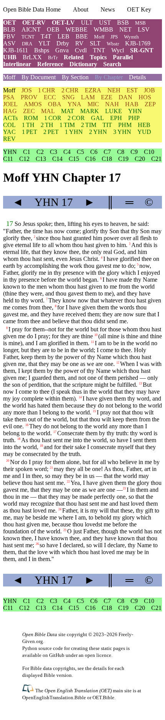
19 (41, 446)
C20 (140, 158)
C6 (93, 152)
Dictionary (83, 64)
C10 (149, 152)
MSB (140, 23)
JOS (26, 90)
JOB (149, 90)
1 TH (28, 125)
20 (7, 461)
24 (59, 509)
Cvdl (81, 50)
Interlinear (17, 64)
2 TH (47, 125)
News (108, 9)
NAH (112, 104)
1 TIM (67, 125)
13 (140, 383)
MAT (67, 111)
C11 (8, 158)
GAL (97, 118)
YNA (74, 104)
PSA (9, 97)
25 (64, 530)
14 (80, 397)
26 (37, 544)
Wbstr (113, 44)
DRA (27, 44)
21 (51, 467)
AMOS (33, 104)
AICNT (31, 29)
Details (137, 77)
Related (74, 57)
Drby (62, 43)
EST (132, 90)
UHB (9, 57)
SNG (68, 97)
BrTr (53, 57)
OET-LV (63, 22)
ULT (87, 22)
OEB (53, 29)
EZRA (93, 90)
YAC (9, 132)
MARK (89, 111)
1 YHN (74, 132)
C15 (74, 158)
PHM (125, 125)
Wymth (131, 37)
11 (92, 342)
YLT (44, 43)
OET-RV (34, 22)
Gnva (62, 50)
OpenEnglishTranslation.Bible (54, 697)
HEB (144, 125)
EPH (116, 118)
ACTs (10, 118)
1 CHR (46, 90)
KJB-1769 (137, 43)
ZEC (29, 111)
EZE (106, 97)
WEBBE (76, 29)
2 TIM (88, 125)
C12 (24, 158)
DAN (125, 97)
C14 (57, 158)
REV (9, 138)
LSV (144, 29)
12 (117, 362)
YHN (135, 111)
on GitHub (53, 655)
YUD (144, 132)
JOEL (10, 104)
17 (9, 223)
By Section (75, 77)
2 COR (76, 118)
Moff (99, 37)
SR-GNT (141, 50)
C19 (123, 158)
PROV (29, 97)
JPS (114, 37)
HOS (145, 97)
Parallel (123, 57)
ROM (31, 118)
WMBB (103, 29)
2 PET (51, 132)
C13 (41, 158)
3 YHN (122, 132)
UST (105, 22)
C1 (26, 152)
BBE (82, 36)
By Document (38, 77)
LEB (63, 36)
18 (18, 439)
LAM (88, 97)
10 (95, 335)
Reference (50, 64)
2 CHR (70, 90)
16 (26, 425)
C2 (40, 152)
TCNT (28, 37)
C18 (107, 158)
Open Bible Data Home (32, 9)
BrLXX (32, 57)
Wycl (117, 50)
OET (9, 22)
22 (68, 481)
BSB (123, 22)
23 (124, 488)
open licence (98, 655)
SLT (95, 43)
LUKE (113, 111)
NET (125, 29)
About (80, 9)
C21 (156, 158)
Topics (98, 57)
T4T (46, 36)
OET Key (139, 9)
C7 (107, 152)
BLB (9, 29)
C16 (90, 158)
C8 (120, 152)
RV (79, 43)
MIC (93, 104)
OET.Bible (103, 697)
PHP (134, 118)
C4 (67, 152)
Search (112, 64)
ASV (9, 43)
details (100, 668)
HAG (10, 111)
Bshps (41, 50)
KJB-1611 (15, 50)
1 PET (29, 132)
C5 (80, 152)
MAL (48, 111)
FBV (9, 36)
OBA (54, 104)
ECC (50, 97)
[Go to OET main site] (28, 690)
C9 (134, 152)
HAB (132, 104)
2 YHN (98, 132)
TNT (99, 50)
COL (9, 125)
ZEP (150, 104)
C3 (53, 152)
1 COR (52, 118)
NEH (113, 90)
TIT (107, 125)
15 (94, 411)
